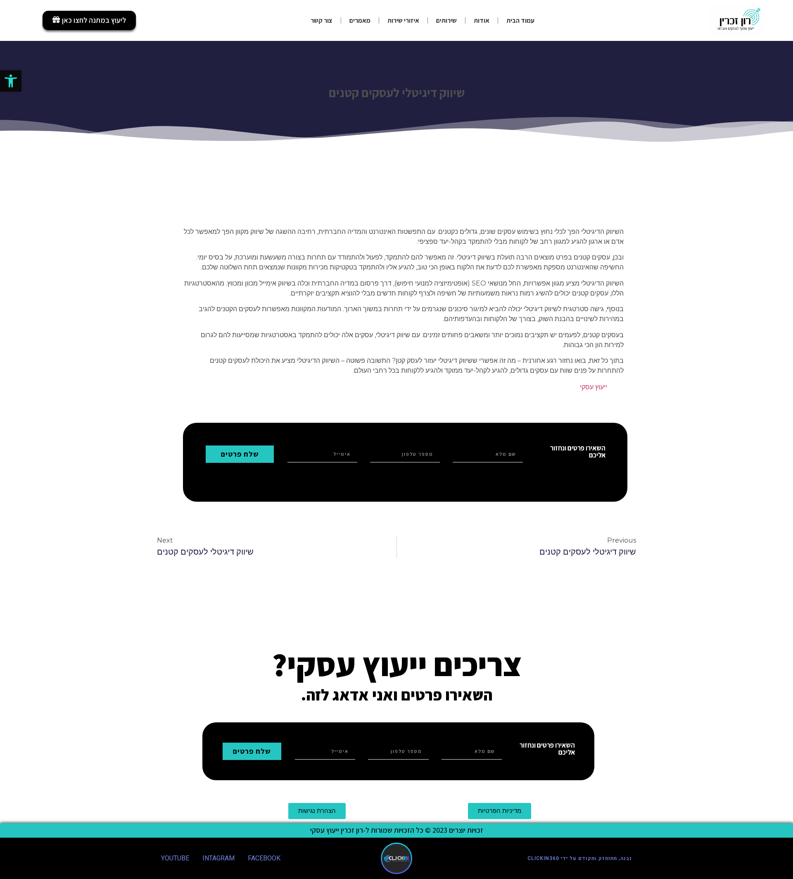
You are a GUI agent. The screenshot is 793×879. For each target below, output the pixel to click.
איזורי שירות (403, 20)
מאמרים (359, 20)
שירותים (446, 20)
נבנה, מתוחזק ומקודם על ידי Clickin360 (579, 858)
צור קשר (321, 20)
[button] (10, 81)
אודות (481, 20)
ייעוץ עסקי (593, 387)
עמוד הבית (520, 20)
